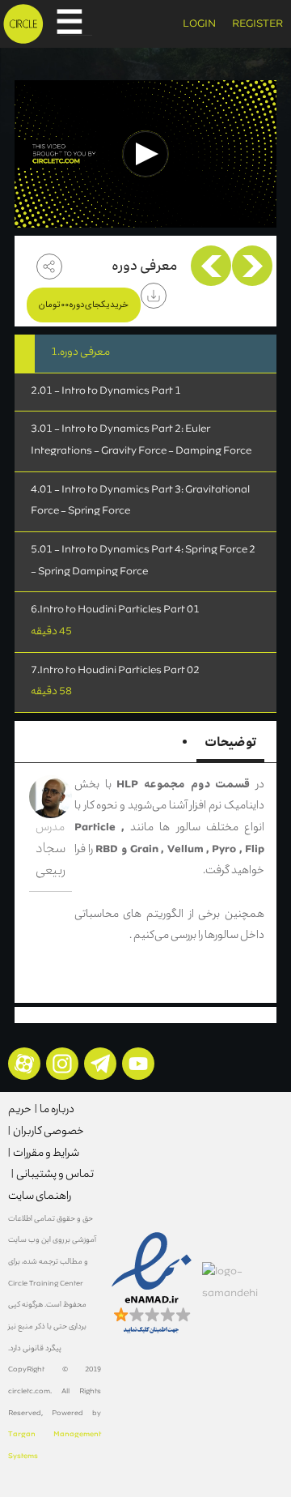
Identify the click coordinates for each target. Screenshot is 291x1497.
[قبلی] (252, 265)
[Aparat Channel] (24, 1063)
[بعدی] (211, 265)
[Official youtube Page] (138, 1063)
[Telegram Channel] (100, 1063)
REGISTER (257, 24)
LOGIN (199, 24)
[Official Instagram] (62, 1063)
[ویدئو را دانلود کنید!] (154, 296)
